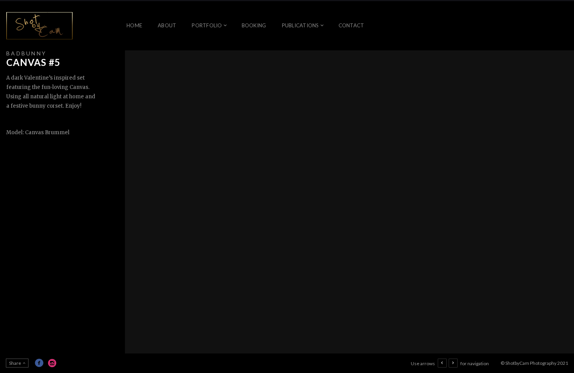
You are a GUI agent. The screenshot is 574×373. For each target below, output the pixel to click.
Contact (351, 25)
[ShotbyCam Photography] (39, 25)
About (167, 25)
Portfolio (207, 25)
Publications (300, 25)
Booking (254, 25)
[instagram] (52, 363)
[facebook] (39, 363)
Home (134, 25)
